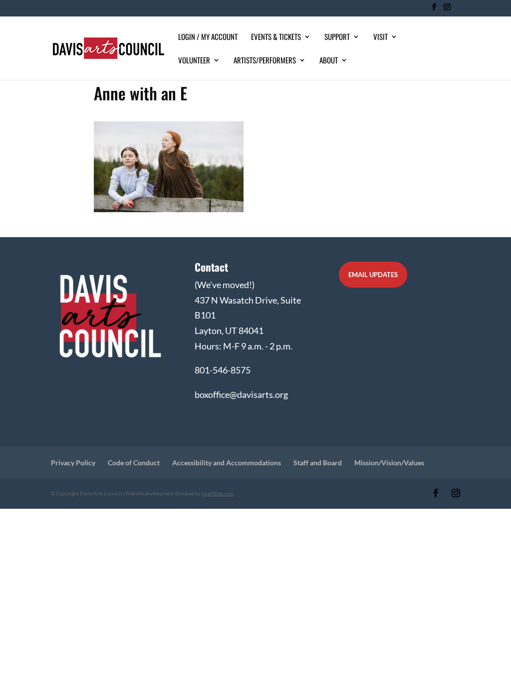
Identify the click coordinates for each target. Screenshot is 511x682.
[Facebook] (434, 9)
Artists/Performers (265, 60)
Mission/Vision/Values (389, 462)
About (328, 60)
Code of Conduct (134, 462)
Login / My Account (208, 37)
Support (337, 37)
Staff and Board (317, 462)
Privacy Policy (73, 462)
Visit (380, 37)
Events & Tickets (276, 37)
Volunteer (194, 60)
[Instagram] (447, 9)
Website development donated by (179, 493)
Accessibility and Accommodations (226, 462)
